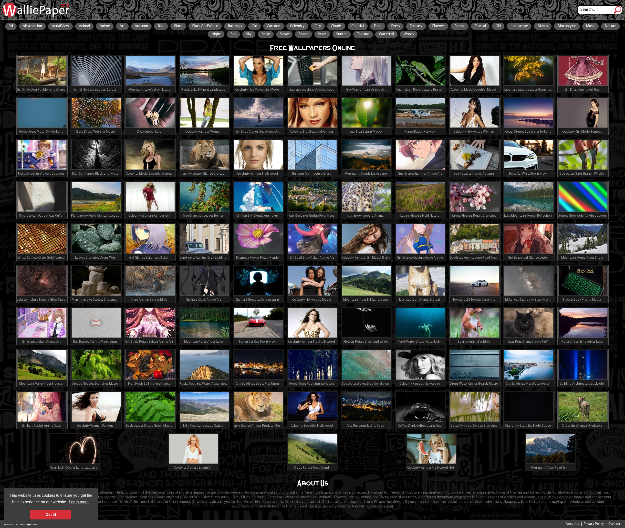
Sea (233, 34)
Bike (161, 26)
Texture (363, 34)
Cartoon (273, 26)
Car (254, 26)
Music (590, 26)
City (317, 26)
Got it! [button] (51, 515)
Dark (377, 26)
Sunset (341, 34)
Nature (610, 26)
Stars (322, 34)
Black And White (205, 26)
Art (122, 26)
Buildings (235, 26)
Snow (284, 34)
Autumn (141, 26)
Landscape (519, 26)
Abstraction (32, 26)
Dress (395, 26)
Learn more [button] (79, 502)
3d (11, 26)
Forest (459, 26)
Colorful (357, 26)
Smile (265, 34)
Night (216, 34)
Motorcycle (567, 26)
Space (303, 34)
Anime (105, 26)
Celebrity (297, 26)
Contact (614, 524)
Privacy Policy (594, 524)
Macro (543, 26)
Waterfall (386, 34)
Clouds (336, 26)
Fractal (480, 26)
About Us (572, 524)
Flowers (438, 26)
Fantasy (416, 26)
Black (178, 26)
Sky (249, 34)
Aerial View (60, 26)
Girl (498, 26)
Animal (84, 26)
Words (409, 34)
